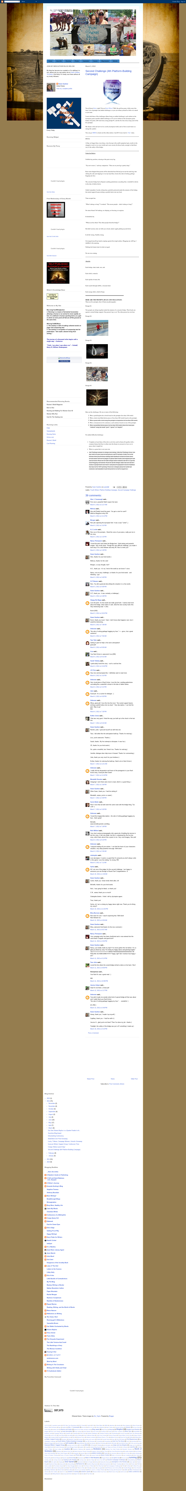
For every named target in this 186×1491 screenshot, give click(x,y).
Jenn (92, 691)
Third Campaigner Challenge (113, 1465)
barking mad (56, 1429)
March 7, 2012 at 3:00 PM (98, 798)
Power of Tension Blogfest (67, 1455)
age (59, 1427)
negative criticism (96, 1451)
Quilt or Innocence (116, 1455)
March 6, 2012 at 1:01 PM (98, 675)
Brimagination (51, 1202)
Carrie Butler (94, 802)
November (52, 1106)
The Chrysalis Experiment (55, 1339)
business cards (48, 1433)
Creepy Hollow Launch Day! (56, 1147)
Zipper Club (77, 1473)
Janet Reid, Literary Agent (55, 1250)
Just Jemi (50, 1259)
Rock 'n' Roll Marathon (92, 1457)
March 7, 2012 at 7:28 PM (98, 826)
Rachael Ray (48, 1457)
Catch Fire (82, 1433)
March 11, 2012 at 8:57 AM (98, 929)
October (51, 1109)
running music (83, 1459)
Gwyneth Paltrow (59, 1443)
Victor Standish (137, 1467)
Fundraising (99, 1441)
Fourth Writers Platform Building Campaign (103, 490)
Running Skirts (51, 434)
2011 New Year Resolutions (70, 1425)
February (51, 1153)
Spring (96, 1461)
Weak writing (69, 1469)
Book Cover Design (55, 1431)
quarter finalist (95, 1455)
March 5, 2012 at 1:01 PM (98, 525)
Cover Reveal (61, 1435)
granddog (133, 1441)
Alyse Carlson (109, 1427)
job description (107, 1445)
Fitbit (48, 428)
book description (67, 1431)
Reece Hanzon (51, 1310)
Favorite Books (106, 1439)
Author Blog (48, 1429)
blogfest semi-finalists (133, 1429)
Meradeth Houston (96, 779)
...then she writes (52, 1172)
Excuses (80, 1439)
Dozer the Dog (123, 1437)
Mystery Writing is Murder (55, 1285)
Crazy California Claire (89, 1435)
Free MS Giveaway (90, 1441)
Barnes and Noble (66, 1429)
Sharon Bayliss (52, 1329)
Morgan (92, 520)
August (51, 1114)
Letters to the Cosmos (54, 1269)
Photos (77, 61)
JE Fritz (92, 1445)
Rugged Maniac (106, 1457)
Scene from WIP (101, 1459)
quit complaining (127, 1455)
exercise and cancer (89, 1439)
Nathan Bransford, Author (55, 1288)
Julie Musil (50, 1256)
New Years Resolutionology (116, 1451)
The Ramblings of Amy (54, 1345)
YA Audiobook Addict (54, 1371)
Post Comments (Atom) (116, 1084)
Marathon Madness (78, 1449)
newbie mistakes (129, 1451)
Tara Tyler (93, 640)
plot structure (113, 1453)
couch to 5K (53, 1435)
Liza (91, 651)
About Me (59, 61)
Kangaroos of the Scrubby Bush (57, 1262)
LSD (139, 1447)
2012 (48, 1101)
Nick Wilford (94, 830)
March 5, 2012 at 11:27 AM (98, 504)
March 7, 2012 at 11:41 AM (98, 764)
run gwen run (115, 1457)
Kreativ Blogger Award (71, 1447)
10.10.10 (47, 1425)
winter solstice (53, 1471)
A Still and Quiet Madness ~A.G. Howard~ (55, 1179)
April (50, 1125)
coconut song (123, 1433)
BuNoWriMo (137, 1431)
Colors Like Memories (134, 1433)
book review (96, 1431)
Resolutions (81, 1457)
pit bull (88, 1453)
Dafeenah (50, 1221)
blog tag (111, 1429)
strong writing (70, 1464)
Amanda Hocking (119, 1427)
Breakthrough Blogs (53, 1199)
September (52, 1111)
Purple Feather (85, 1455)
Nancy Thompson (96, 541)
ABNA (105, 1425)
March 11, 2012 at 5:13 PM (98, 958)
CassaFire (68, 1433)
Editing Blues (138, 1437)
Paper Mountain (52, 1291)
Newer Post (90, 1079)
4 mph (88, 1425)
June (50, 1120)
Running (68, 61)
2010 (48, 1162)
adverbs (119, 1425)
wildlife (125, 1469)
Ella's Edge (50, 1227)
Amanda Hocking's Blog (55, 1186)
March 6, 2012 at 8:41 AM (98, 657)
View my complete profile (64, 88)
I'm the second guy (135, 1443)
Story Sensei (51, 1333)
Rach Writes (108, 108)
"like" (129, 133)
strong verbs (62, 1464)
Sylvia (92, 866)
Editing (131, 1437)
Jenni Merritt (51, 1253)
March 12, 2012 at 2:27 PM (98, 990)
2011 (48, 1159)
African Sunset (136, 1425)
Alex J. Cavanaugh (96, 499)
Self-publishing (131, 1459)
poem (119, 1453)
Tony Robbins (48, 1467)
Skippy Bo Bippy (96, 600)
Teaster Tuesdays (117, 1464)
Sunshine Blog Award (54, 1133)
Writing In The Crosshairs (55, 1364)
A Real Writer (99, 1425)
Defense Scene (81, 1437)
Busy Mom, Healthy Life (55, 1205)
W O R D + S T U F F (53, 1355)
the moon (79, 1465)
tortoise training (57, 1467)
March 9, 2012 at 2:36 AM (98, 851)
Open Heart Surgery (62, 1453)
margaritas (88, 1449)
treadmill (65, 1467)
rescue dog (72, 1457)
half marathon (70, 1443)
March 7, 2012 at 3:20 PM (98, 809)
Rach (95, 108)
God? (128, 1441)
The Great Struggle (70, 1465)
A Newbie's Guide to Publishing (57, 1175)
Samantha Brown (52, 1323)
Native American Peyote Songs (82, 1451)
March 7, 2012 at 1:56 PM (98, 784)
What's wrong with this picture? (114, 1469)
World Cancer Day (113, 1471)
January (51, 1156)
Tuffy (88, 1467)
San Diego (91, 1459)
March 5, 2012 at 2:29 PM (98, 550)
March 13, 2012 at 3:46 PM (98, 1008)
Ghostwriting (107, 1441)
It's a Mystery (51, 1247)
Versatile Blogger (127, 1467)
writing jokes (48, 1473)
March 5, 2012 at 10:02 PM (98, 613)
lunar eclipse (58, 1449)
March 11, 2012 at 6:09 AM (98, 920)
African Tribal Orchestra (50, 1427)
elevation (64, 1439)
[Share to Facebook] (124, 487)
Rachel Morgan (52, 1294)
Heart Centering (102, 1443)
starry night (132, 1461)
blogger (46, 1431)
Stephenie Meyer (53, 1464)
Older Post (134, 1079)
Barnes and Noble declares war (82, 1429)
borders (110, 1431)
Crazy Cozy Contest (101, 1435)
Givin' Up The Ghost (118, 1441)
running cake (48, 1459)
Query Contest (105, 1455)
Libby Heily (50, 1272)
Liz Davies (124, 1447)
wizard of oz (63, 1471)
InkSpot (49, 1243)
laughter (81, 1447)
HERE (94, 133)
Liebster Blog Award (95, 1447)
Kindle (51, 1447)
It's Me (81, 1445)
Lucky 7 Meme (48, 1449)
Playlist (106, 1453)
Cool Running (51, 443)
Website (115, 61)
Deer (74, 1437)
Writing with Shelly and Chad (56, 1368)
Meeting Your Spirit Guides (113, 1449)
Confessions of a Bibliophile (56, 1215)
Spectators (80, 1461)
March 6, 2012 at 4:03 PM (98, 696)
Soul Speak (69, 1462)
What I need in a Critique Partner (96, 1469)
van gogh (99, 1467)
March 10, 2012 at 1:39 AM (98, 874)
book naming (78, 1431)
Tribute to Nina (81, 1467)
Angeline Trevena (52, 1189)
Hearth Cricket (51, 1240)
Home (50, 61)
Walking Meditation (51, 1469)
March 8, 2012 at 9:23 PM (98, 840)
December (52, 1103)
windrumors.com (52, 1358)
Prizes (77, 1455)
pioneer (82, 1453)
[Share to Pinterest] (126, 487)
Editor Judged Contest (53, 1439)
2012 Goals (82, 1425)
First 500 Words (121, 1439)
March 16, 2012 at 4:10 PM (98, 1029)
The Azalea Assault (58, 1465)
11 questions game (56, 1425)
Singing (61, 1461)
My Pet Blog (51, 1282)
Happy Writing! (52, 1234)
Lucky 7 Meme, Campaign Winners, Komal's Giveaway (65, 1141)
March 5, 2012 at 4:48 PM (98, 596)
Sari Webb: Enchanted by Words (57, 1326)
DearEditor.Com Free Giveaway (58, 1138)
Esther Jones (94, 716)
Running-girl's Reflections (55, 1320)
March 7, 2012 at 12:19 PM (98, 775)
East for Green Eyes (53, 1224)
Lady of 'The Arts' (52, 1266)
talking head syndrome (105, 1464)
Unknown (93, 628)
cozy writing (70, 1435)
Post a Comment (93, 1033)
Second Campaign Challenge (127, 490)
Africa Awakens (126, 1425)
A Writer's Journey (53, 1183)
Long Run (132, 1447)
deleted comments (91, 1437)
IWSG (86, 1445)
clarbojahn (93, 855)
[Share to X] (122, 487)
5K (93, 1425)
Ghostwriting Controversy (56, 1136)
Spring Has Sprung (105, 1461)
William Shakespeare (134, 1469)
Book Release (87, 1431)
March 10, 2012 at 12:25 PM (99, 909)
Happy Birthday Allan (82, 1443)
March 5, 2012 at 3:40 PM (98, 577)
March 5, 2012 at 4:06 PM (98, 586)
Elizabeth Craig (72, 1439)
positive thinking (136, 1453)
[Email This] (118, 487)
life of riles (50, 1275)
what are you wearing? (80, 1469)
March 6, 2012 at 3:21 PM (98, 687)
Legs (87, 1447)
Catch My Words (52, 1208)
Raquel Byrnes (52, 1304)
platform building (97, 1453)
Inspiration (86, 61)
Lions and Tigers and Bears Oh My (111, 1447)
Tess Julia (93, 962)
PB (70, 1453)
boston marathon (118, 1431)
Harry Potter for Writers (54, 1237)
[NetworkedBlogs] (64, 358)
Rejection (64, 1457)
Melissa (92, 508)
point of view (126, 1453)
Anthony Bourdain (53, 1192)
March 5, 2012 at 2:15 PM (98, 537)
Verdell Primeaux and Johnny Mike (112, 1467)
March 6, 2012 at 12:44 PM (98, 666)
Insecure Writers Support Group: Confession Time (63, 1144)
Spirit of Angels (89, 1461)
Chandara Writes (52, 1211)
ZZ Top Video (89, 1473)
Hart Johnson (92, 1443)
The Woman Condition (54, 1349)
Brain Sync (128, 1431)
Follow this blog (64, 361)
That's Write (51, 1336)
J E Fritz (93, 670)
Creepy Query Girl (53, 1218)
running (133, 1457)
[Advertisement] (112, 1056)
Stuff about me (80, 1464)
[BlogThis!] (120, 487)
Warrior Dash (61, 1469)
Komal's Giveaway (59, 1447)
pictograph (75, 1453)
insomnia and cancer (72, 1445)
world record (123, 1471)
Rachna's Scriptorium (54, 1298)
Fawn (113, 1439)
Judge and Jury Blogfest (120, 1445)
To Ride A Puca (136, 1465)
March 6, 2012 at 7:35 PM (98, 711)
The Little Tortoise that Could (56, 1342)
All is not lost (91, 1427)
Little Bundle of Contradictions (57, 1278)
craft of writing (78, 1435)
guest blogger (49, 1443)
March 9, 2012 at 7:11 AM (98, 862)
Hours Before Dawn (123, 1443)
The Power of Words (89, 1465)
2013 (48, 1098)
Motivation (58, 1451)
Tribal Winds (72, 1467)
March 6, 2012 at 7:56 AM (98, 636)
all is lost (84, 1427)
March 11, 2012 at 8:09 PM (98, 968)
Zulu (83, 1473)
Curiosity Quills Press (56, 1437)
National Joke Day (67, 1451)
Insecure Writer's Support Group (55, 1445)
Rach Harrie (137, 1455)
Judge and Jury (133, 1445)
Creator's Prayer (112, 1435)
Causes (95, 61)
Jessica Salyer (95, 985)
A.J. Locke (93, 529)
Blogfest (119, 1429)
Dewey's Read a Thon (103, 1437)
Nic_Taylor (97, 1416)
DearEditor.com (67, 1437)
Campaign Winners (59, 1433)
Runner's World (51, 440)
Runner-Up (124, 1457)
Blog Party (104, 1429)
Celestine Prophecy (104, 1433)
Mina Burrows (95, 913)
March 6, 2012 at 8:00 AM (98, 647)
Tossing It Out (51, 1352)
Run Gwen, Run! (52, 1317)
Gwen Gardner (95, 554)
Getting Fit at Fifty (53, 1231)
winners (46, 1471)
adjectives (111, 1425)
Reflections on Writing (54, 1313)
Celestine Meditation (92, 1433)
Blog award (95, 1429)
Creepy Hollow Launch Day (125, 1435)
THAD (138, 1464)
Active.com (50, 437)
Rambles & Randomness (55, 1301)
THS (123, 1465)
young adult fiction (67, 1473)
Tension (133, 1464)
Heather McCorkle (112, 1443)
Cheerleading (114, 1433)
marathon (67, 1449)
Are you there (136, 1427)
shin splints (54, 1461)
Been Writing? (51, 1196)
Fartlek (98, 1439)
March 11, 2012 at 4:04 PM (98, 941)
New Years (104, 1451)
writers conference (134, 1471)
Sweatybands (51, 431)
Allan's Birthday (100, 1427)
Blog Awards (105, 61)
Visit (51, 192)
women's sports (85, 1471)
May (50, 1122)
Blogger (111, 1416)
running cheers (57, 1459)
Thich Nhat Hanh (100, 1465)
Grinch (139, 1441)
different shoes (114, 1437)
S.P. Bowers (94, 581)
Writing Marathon (57, 1473)
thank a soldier (48, 1465)
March (51, 1128)
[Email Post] (113, 487)
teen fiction (126, 1464)
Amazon (128, 1427)
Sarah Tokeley (95, 661)
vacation (93, 1467)
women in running (73, 1471)
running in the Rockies (70, 1459)
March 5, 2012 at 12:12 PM (98, 516)
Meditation (97, 1449)
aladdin (64, 1427)
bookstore (103, 1431)
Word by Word (51, 1361)
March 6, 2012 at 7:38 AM (98, 624)
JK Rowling (99, 1445)
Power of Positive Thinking (51, 1455)
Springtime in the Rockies (119, 1461)
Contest (46, 1435)
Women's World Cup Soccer (100, 1471)
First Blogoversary (132, 1439)
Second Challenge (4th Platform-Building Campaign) (64, 1149)
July (50, 1117)
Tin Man (128, 1465)
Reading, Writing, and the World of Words (61, 1307)
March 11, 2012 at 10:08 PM (99, 981)
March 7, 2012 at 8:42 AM (98, 723)
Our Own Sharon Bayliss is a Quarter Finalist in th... (64, 1130)
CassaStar (75, 1433)
